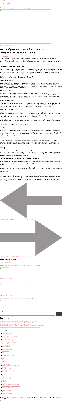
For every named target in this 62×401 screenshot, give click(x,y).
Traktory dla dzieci (6, 377)
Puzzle (4, 373)
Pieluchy (4, 367)
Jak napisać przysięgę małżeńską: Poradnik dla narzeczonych (14, 324)
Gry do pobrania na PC (8, 343)
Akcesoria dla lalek (7, 333)
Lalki (3, 358)
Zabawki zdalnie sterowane (9, 395)
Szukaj (1, 311)
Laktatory (4, 357)
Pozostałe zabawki (6, 368)
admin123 (5, 56)
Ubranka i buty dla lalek (8, 378)
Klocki (3, 352)
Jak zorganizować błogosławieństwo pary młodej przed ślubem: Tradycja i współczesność (22, 325)
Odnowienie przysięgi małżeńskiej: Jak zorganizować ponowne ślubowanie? (19, 281)
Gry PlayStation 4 (6, 348)
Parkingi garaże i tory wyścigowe (10, 365)
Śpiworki (4, 374)
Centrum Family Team (5, 3)
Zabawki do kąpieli (7, 383)
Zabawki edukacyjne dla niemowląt (11, 386)
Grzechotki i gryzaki (7, 349)
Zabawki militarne (6, 390)
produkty (4, 371)
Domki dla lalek (6, 339)
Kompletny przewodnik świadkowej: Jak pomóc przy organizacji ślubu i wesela (20, 265)
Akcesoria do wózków (7, 335)
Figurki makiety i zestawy (8, 341)
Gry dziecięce (5, 345)
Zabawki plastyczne (7, 393)
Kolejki (4, 354)
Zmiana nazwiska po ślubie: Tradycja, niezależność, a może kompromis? (18, 298)
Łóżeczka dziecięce (7, 360)
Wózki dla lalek (6, 381)
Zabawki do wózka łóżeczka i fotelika (11, 384)
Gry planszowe (6, 346)
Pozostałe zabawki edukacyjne (9, 370)
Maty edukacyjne (6, 362)
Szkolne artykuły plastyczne (9, 376)
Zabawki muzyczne (7, 392)
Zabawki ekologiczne (7, 387)
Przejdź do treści (4, 0)
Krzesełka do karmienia (8, 355)
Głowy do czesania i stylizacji (9, 342)
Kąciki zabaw (5, 351)
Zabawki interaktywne (7, 389)
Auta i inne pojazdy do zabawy (9, 336)
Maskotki (4, 361)
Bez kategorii (5, 338)
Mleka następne (6, 364)
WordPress (16, 399)
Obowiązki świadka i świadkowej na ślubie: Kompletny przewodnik (16, 322)
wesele (14, 45)
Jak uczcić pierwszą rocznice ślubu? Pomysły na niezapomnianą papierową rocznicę (20, 327)
